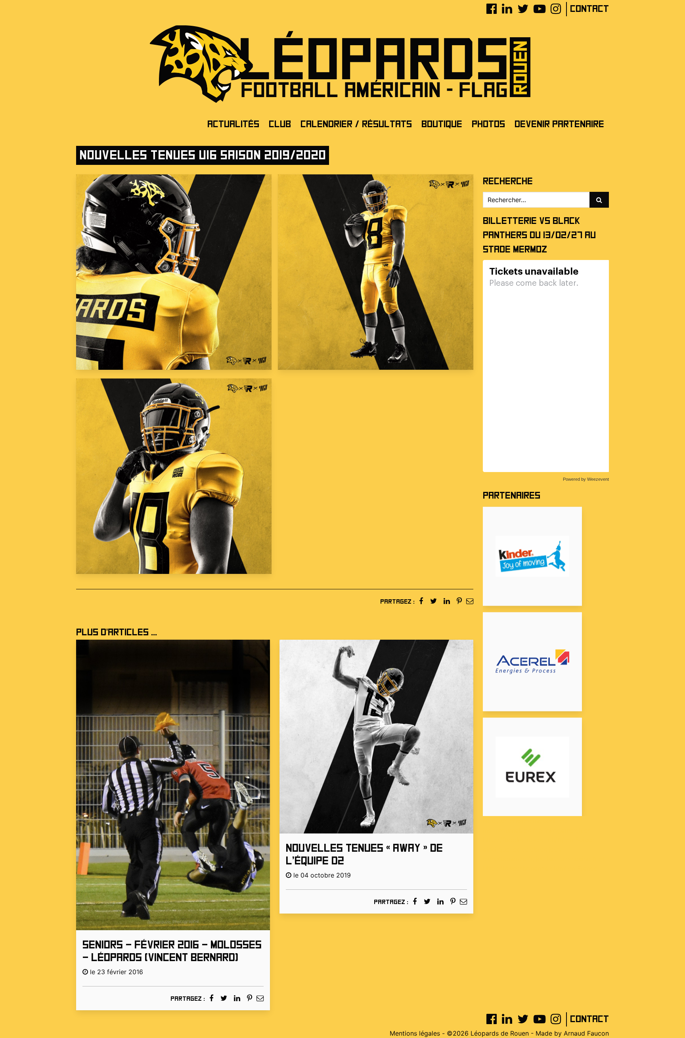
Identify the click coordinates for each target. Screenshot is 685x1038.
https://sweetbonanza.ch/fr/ (524, 868)
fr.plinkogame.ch (557, 830)
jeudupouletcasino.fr (566, 859)
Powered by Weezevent (586, 479)
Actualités (233, 124)
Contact (589, 9)
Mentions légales (415, 1033)
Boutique (441, 124)
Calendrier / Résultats (356, 124)
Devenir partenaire (559, 124)
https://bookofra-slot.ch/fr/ (523, 840)
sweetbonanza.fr (507, 859)
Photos (488, 124)
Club (280, 124)
